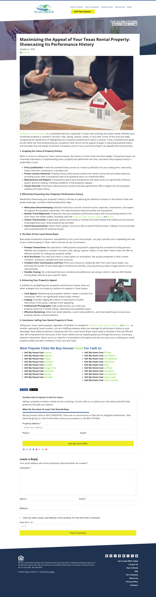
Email (83, 433)
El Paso (107, 352)
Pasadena (109, 371)
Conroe (48, 352)
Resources (120, 7)
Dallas (111, 216)
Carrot (51, 572)
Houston (93, 325)
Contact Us (133, 564)
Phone (26, 433)
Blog (129, 7)
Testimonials (107, 7)
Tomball (48, 377)
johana (26, 52)
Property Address (31, 423)
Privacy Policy (132, 581)
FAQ (136, 571)
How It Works (76, 7)
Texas (78, 348)
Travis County (111, 380)
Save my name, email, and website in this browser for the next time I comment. (61, 517)
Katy (84, 216)
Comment (25, 467)
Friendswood (110, 358)
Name (23, 498)
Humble (48, 364)
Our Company (92, 7)
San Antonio (110, 374)
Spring (91, 216)
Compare (134, 585)
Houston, (77, 216)
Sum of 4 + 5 (26, 522)
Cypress (98, 216)
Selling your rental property (33, 133)
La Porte (108, 367)
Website (24, 508)
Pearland (49, 371)
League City (50, 367)
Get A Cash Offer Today (128, 561)
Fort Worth (109, 355)
